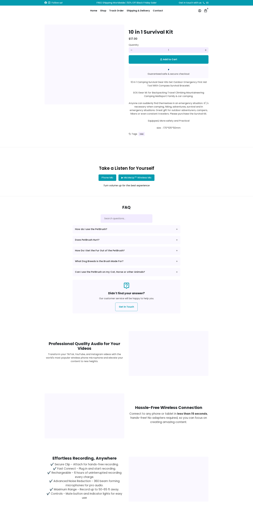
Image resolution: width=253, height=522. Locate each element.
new (141, 134)
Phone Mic (107, 177)
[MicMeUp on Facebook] (46, 2)
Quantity (134, 45)
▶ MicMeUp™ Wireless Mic (136, 177)
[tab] (127, 229)
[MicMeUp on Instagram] (49, 2)
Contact (158, 10)
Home (93, 10)
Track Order (116, 10)
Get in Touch (126, 306)
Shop (103, 10)
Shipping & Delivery (138, 10)
